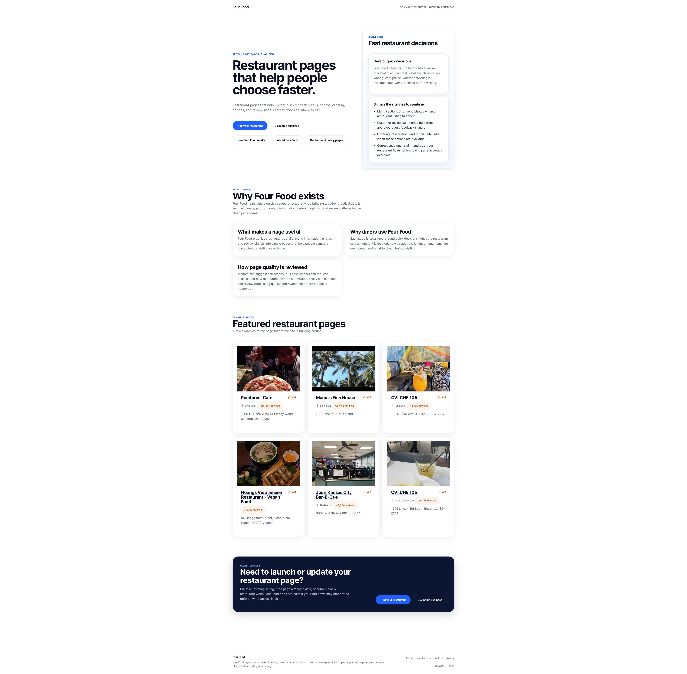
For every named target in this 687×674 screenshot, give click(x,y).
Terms (450, 665)
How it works (423, 658)
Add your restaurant (413, 7)
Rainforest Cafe (256, 397)
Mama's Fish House (335, 397)
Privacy (450, 658)
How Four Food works (251, 140)
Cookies (439, 665)
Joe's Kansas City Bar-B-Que (334, 495)
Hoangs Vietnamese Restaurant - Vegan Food (261, 497)
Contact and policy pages (326, 140)
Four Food (241, 7)
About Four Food (287, 140)
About (409, 658)
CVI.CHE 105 (404, 397)
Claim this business (441, 7)
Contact (438, 658)
